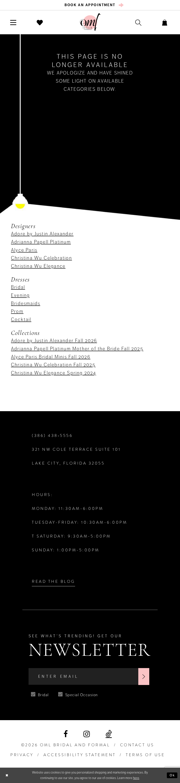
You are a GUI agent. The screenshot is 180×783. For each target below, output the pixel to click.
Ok (172, 775)
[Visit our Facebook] (65, 734)
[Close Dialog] (7, 775)
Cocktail (21, 319)
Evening (20, 295)
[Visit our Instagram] (87, 734)
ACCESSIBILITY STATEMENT (79, 755)
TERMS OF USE (145, 755)
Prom (17, 311)
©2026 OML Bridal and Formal (65, 745)
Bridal (18, 287)
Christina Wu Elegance (38, 266)
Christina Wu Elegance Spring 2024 (53, 373)
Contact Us (137, 745)
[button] (13, 22)
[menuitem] (90, 5)
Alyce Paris (24, 250)
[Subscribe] (143, 676)
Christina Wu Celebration (41, 258)
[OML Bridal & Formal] (90, 22)
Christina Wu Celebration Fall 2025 (53, 365)
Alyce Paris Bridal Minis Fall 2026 (50, 357)
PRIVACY (22, 755)
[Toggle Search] (138, 22)
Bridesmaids (25, 303)
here (136, 778)
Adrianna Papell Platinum (41, 242)
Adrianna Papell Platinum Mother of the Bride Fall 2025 (77, 349)
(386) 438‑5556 (52, 435)
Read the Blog (53, 581)
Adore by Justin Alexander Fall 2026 (54, 340)
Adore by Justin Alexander (42, 234)
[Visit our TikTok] (108, 734)
